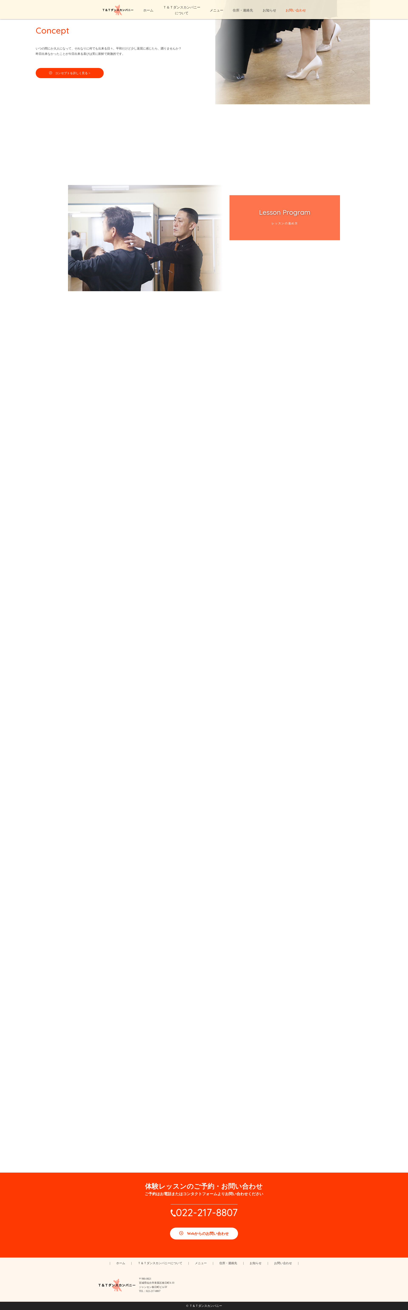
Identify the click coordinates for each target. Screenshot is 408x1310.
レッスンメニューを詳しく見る (207, 346)
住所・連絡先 (228, 1263)
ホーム (120, 1263)
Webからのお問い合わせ (208, 1233)
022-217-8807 (207, 1212)
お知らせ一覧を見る (207, 912)
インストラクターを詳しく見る (207, 509)
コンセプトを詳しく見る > (72, 73)
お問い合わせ (283, 1263)
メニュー (201, 1263)
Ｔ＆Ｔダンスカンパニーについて (160, 1263)
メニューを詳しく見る (207, 722)
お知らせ (256, 1263)
